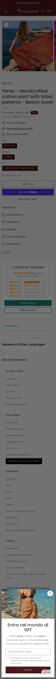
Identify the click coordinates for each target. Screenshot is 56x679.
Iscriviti (28, 670)
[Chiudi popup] (50, 593)
